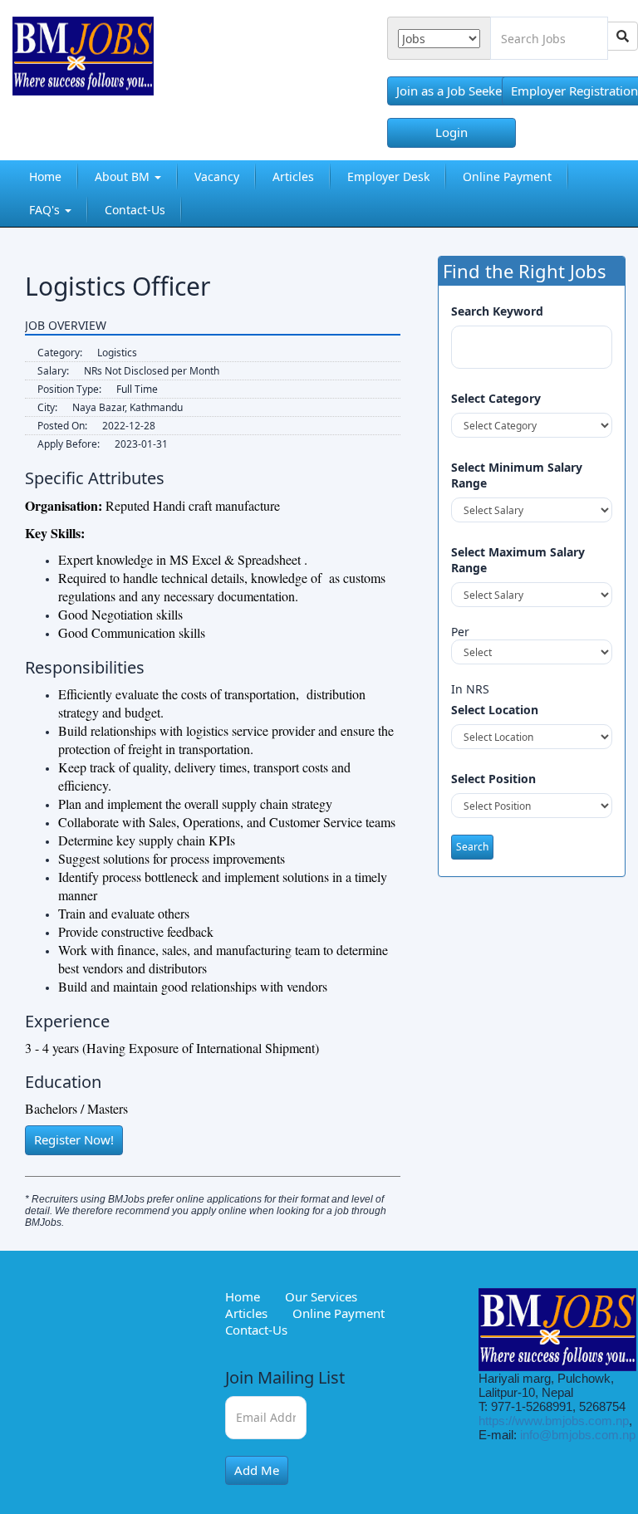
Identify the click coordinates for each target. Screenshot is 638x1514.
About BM (124, 176)
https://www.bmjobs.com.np (553, 1421)
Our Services (321, 1296)
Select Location (494, 710)
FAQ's (46, 210)
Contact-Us (135, 210)
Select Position (493, 778)
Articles (293, 176)
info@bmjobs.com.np (578, 1435)
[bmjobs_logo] (70, 62)
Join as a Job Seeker (451, 90)
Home (45, 176)
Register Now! (74, 1139)
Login (451, 132)
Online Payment (507, 176)
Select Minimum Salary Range (516, 475)
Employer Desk (388, 176)
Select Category (496, 398)
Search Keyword (497, 311)
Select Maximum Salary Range (518, 560)
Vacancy (216, 176)
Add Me (256, 1470)
